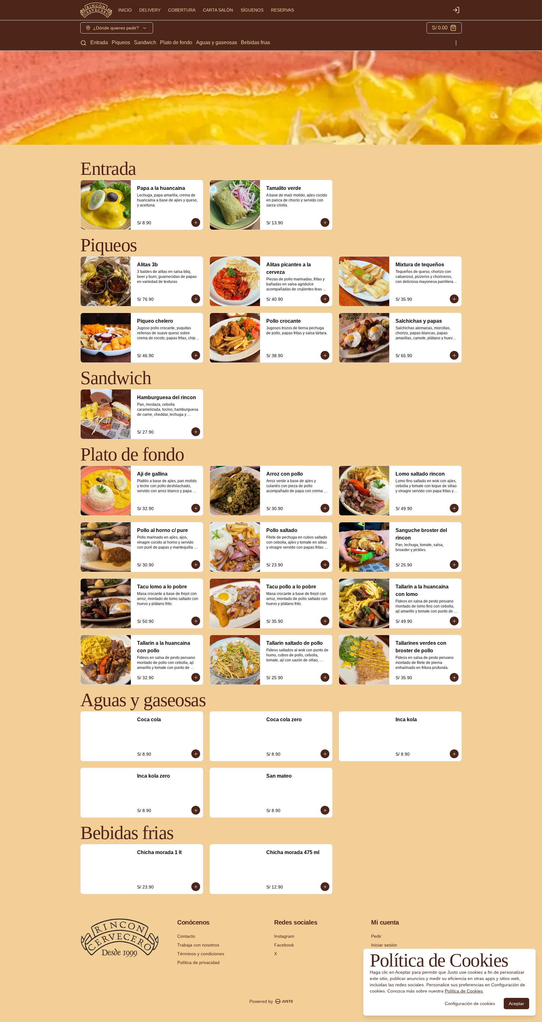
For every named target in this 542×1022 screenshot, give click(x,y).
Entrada (99, 42)
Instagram (284, 936)
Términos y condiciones (200, 953)
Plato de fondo (176, 42)
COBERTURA (181, 10)
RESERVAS (282, 10)
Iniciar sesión (384, 944)
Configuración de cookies (470, 1003)
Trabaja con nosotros (198, 944)
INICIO (125, 10)
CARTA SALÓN (218, 10)
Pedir (376, 936)
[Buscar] (83, 43)
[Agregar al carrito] (195, 222)
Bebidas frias (255, 42)
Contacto (186, 936)
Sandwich (145, 42)
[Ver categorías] (456, 43)
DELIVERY (150, 10)
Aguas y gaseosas (216, 42)
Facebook (284, 944)
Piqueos (121, 42)
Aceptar (516, 1003)
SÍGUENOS (252, 10)
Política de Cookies (464, 990)
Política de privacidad (198, 962)
